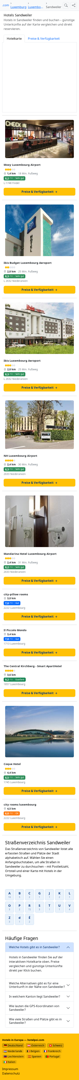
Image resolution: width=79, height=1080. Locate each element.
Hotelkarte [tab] (14, 39)
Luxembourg (36, 7)
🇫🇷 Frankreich (52, 1051)
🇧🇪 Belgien (33, 1051)
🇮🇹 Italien (9, 1062)
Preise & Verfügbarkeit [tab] (44, 39)
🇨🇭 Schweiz (55, 1045)
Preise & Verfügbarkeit (39, 191)
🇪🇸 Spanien (34, 1056)
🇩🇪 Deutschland (13, 1045)
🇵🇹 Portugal (53, 1056)
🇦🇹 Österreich (35, 1045)
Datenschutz (11, 1073)
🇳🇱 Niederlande (13, 1051)
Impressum (10, 1069)
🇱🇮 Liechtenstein (14, 1056)
